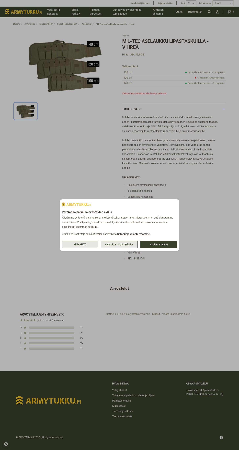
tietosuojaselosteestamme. (133, 234)
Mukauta (80, 244)
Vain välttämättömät (119, 244)
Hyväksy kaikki (159, 244)
